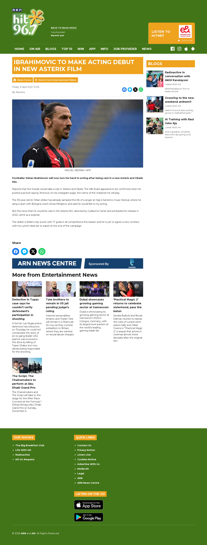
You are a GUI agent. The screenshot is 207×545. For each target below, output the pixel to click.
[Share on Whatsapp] (141, 89)
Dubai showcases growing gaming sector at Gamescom (94, 303)
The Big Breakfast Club (29, 445)
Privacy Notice (86, 450)
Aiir (34, 533)
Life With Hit (23, 450)
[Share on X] (135, 89)
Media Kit (83, 468)
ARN (79, 478)
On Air (34, 49)
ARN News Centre (88, 482)
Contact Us (84, 445)
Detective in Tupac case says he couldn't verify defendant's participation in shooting (25, 309)
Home (19, 49)
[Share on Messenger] (130, 89)
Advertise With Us (88, 464)
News (147, 49)
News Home (24, 80)
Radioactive (22, 454)
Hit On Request (24, 459)
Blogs (50, 49)
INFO (104, 49)
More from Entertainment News (57, 80)
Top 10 (66, 49)
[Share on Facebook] (124, 89)
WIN (80, 49)
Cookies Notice (86, 459)
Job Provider (125, 49)
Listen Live (84, 454)
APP (92, 49)
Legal (80, 473)
